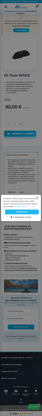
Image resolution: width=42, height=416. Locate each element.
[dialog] (21, 208)
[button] (21, 217)
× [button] (37, 197)
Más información (20, 206)
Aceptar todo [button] (22, 212)
